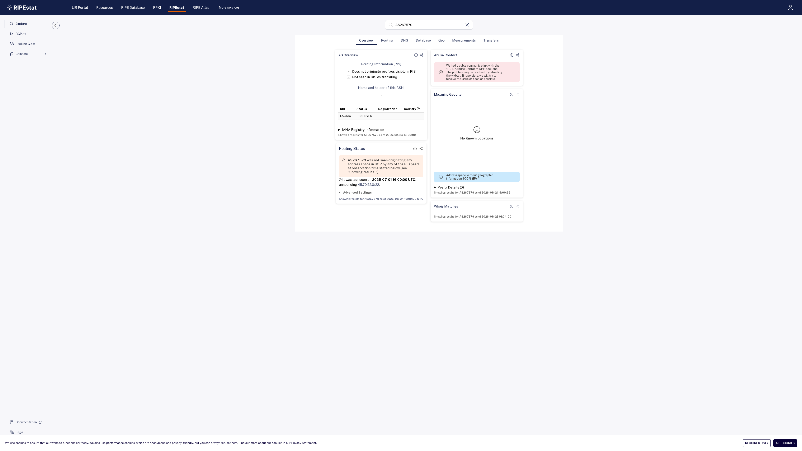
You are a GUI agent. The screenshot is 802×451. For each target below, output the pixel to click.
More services (229, 7)
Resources (104, 8)
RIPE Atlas (201, 8)
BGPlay (21, 33)
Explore (21, 23)
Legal (20, 432)
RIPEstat (176, 8)
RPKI (157, 8)
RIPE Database (133, 8)
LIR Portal (80, 8)
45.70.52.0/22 (368, 185)
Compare (22, 54)
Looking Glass (26, 44)
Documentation (26, 422)
